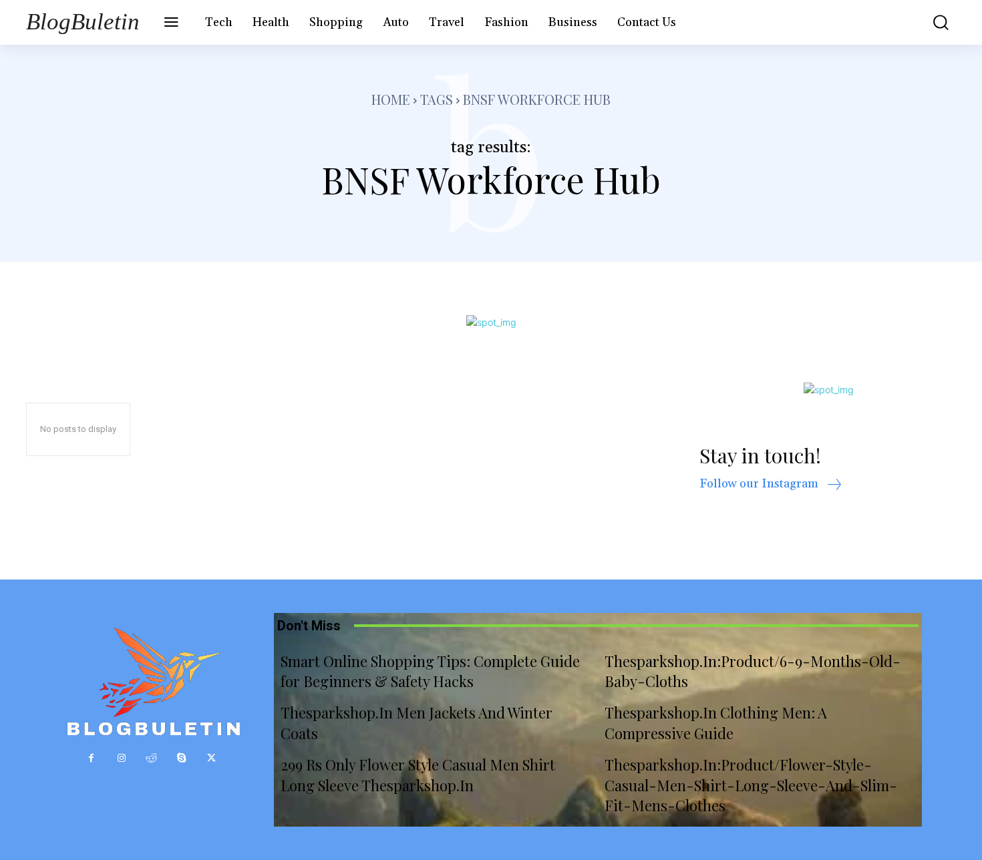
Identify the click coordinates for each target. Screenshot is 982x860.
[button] (931, 22)
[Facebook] (91, 758)
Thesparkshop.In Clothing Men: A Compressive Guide (716, 722)
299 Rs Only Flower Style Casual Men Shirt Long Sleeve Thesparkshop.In (418, 775)
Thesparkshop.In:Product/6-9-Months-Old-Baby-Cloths (753, 671)
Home (390, 99)
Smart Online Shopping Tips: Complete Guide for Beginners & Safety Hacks (430, 671)
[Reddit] (151, 758)
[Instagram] (121, 758)
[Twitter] (211, 758)
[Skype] (181, 758)
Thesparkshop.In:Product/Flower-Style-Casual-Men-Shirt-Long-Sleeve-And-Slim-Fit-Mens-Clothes (751, 785)
